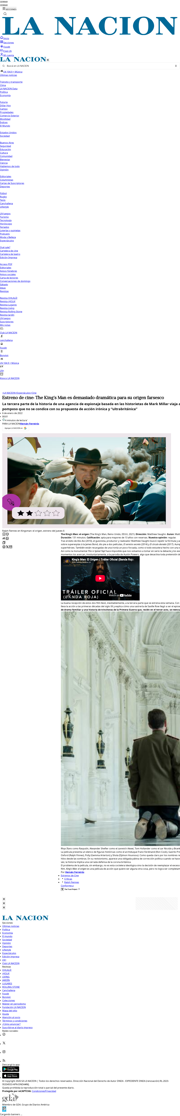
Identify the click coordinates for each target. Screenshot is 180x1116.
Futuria (4, 102)
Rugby (3, 196)
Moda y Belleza (8, 237)
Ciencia (4, 162)
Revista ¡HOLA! (7, 301)
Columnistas (6, 179)
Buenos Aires (7, 142)
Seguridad (5, 146)
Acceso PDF (6, 264)
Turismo (4, 217)
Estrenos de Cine (70, 875)
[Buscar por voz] (176, 66)
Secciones (8, 42)
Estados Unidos (8, 132)
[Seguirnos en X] (4, 1043)
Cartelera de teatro (10, 254)
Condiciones (38, 1091)
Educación (5, 149)
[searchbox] (89, 66)
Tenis (2, 200)
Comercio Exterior (9, 115)
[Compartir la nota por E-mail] (10, 547)
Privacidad (50, 1091)
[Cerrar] (48, 60)
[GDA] (10, 1101)
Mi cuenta (8, 55)
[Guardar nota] (4, 534)
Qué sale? (5, 247)
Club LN (7, 51)
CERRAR (4, 2)
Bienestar (5, 159)
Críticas (68, 878)
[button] (90, 218)
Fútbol (3, 193)
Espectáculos (23, 392)
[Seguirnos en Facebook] (4, 1035)
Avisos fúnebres (8, 271)
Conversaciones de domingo (15, 281)
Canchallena (6, 203)
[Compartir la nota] (4, 538)
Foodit (6, 46)
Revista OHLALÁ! (8, 298)
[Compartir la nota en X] (7, 547)
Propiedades (7, 112)
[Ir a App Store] (10, 1077)
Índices (4, 122)
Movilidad (5, 119)
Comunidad (6, 156)
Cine (33, 392)
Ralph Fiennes (71, 882)
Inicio (6, 38)
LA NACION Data (8, 88)
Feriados (4, 227)
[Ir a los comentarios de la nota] (7, 534)
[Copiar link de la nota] (4, 543)
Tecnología (6, 220)
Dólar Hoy (5, 105)
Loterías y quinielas (10, 230)
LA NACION (8, 392)
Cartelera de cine (9, 250)
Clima (3, 85)
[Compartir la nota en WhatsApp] (7, 538)
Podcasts (5, 233)
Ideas (3, 287)
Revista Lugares (8, 304)
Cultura (4, 152)
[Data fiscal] (4, 1110)
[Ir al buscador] (5, 14)
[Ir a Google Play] (10, 1071)
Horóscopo (6, 223)
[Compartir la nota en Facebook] (4, 547)
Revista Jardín (7, 314)
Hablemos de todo (10, 166)
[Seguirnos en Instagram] (4, 1052)
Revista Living (7, 308)
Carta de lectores (9, 277)
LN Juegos (5, 213)
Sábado (4, 284)
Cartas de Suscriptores (12, 183)
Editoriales (5, 176)
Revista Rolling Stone (11, 311)
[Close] (4, 899)
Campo (4, 108)
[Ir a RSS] (4, 1061)
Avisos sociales (8, 274)
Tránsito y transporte (11, 81)
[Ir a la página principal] (90, 34)
